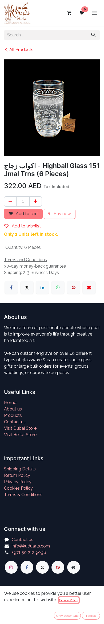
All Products (21, 49)
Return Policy (17, 475)
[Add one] (35, 201)
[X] (27, 287)
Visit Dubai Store (20, 428)
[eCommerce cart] (69, 12)
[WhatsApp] (57, 287)
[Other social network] (73, 567)
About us (13, 409)
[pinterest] (57, 567)
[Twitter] (42, 567)
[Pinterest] (73, 287)
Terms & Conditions (23, 494)
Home (10, 402)
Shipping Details (20, 468)
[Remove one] (10, 201)
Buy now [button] (62, 213)
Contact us (15, 421)
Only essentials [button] (67, 616)
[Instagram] (11, 567)
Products (13, 415)
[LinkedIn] (42, 287)
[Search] (93, 35)
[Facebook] (11, 287)
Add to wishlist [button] (26, 226)
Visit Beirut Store (20, 434)
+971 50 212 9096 (29, 552)
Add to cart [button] (26, 213)
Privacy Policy (17, 481)
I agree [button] (91, 616)
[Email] (89, 287)
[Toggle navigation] (94, 12)
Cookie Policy (68, 600)
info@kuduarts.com (31, 546)
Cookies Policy (18, 488)
